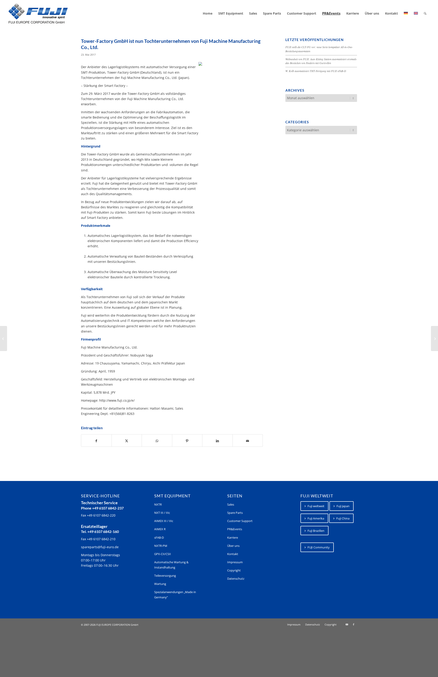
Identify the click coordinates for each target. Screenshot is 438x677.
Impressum (235, 562)
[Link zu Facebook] (353, 624)
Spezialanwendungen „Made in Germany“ (175, 594)
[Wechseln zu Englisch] (416, 13)
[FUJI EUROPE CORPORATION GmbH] (38, 13)
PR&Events (234, 529)
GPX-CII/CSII (162, 554)
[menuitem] (207, 13)
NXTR (158, 504)
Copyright (234, 570)
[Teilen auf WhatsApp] (157, 440)
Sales (230, 504)
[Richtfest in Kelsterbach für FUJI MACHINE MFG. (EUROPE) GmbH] (434, 338)
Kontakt (232, 554)
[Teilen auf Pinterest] (187, 440)
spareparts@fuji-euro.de (100, 547)
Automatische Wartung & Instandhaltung (171, 564)
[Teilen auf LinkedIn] (217, 440)
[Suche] (425, 13)
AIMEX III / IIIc (163, 521)
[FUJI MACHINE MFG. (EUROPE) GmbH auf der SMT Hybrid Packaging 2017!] (3, 338)
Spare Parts (235, 513)
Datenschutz (235, 578)
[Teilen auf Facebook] (96, 440)
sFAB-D (159, 537)
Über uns (233, 546)
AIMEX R (160, 529)
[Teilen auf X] (127, 440)
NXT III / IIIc (162, 513)
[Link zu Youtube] (346, 624)
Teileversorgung (165, 576)
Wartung (160, 584)
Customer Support (240, 521)
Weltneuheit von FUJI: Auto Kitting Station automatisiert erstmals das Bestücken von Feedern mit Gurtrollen (321, 61)
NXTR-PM (160, 546)
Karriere (232, 537)
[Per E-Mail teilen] (248, 440)
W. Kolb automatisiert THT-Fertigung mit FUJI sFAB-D (315, 71)
